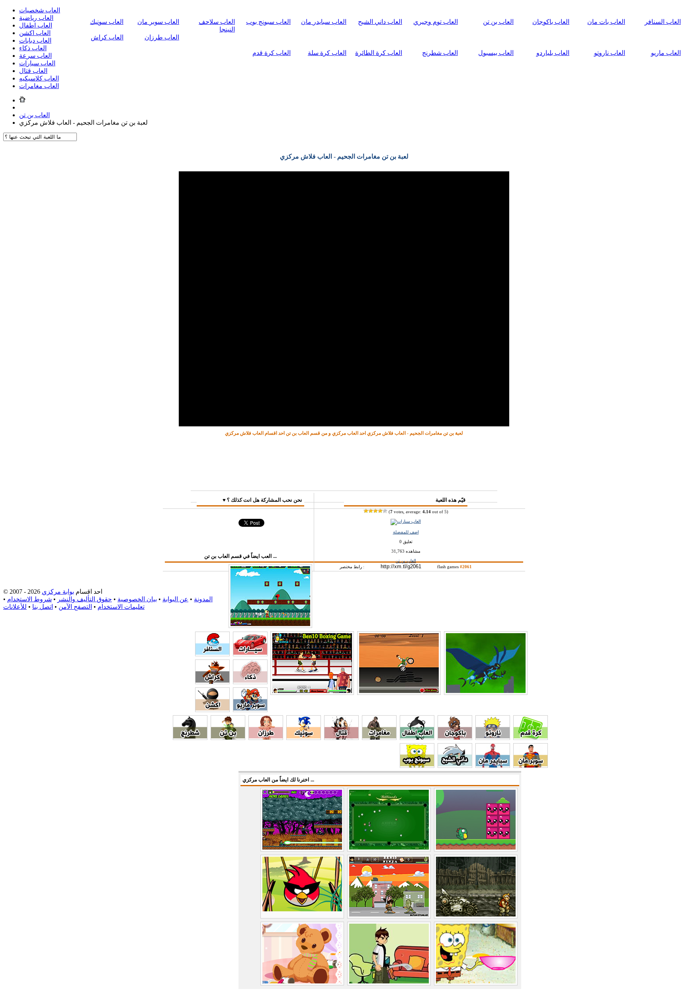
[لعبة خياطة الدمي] (302, 981)
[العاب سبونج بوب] (417, 765)
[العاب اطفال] (417, 737)
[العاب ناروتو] (492, 737)
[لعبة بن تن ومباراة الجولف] (389, 981)
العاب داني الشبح (380, 21)
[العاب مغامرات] (379, 737)
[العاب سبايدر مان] (492, 765)
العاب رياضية (36, 17)
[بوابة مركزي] (22, 100)
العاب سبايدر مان (323, 21)
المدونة (203, 599)
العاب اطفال (35, 25)
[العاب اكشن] (212, 709)
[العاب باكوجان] (455, 737)
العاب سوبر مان (158, 21)
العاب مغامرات (39, 85)
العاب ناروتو (609, 52)
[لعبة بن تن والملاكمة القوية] (312, 691)
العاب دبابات (35, 40)
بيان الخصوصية (137, 599)
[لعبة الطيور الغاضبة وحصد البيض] (302, 909)
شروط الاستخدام (29, 599)
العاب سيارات (37, 63)
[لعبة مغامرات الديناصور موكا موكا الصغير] (476, 847)
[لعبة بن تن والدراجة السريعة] (399, 691)
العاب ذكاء (33, 48)
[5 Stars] (385, 510)
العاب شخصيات (39, 10)
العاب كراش (107, 37)
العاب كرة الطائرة (378, 52)
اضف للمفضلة (406, 532)
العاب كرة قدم (271, 52)
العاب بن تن (498, 21)
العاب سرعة (35, 55)
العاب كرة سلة (327, 52)
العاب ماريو (666, 52)
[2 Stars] (370, 510)
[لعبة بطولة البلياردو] (389, 847)
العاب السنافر (663, 21)
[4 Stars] (380, 510)
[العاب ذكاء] (250, 682)
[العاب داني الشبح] (455, 765)
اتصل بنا (42, 606)
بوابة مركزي (58, 591)
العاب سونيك (106, 21)
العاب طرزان (162, 37)
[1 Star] (366, 510)
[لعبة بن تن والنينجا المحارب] (389, 914)
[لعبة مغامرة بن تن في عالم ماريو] (270, 624)
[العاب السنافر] (212, 654)
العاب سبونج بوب (268, 21)
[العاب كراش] (212, 682)
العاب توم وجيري (435, 21)
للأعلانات (15, 606)
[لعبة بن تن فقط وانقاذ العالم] (486, 691)
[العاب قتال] (341, 737)
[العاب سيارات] (406, 521)
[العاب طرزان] (265, 737)
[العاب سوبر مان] (530, 765)
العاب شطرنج (440, 52)
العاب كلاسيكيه (39, 78)
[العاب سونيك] (303, 737)
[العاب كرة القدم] (530, 737)
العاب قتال (33, 70)
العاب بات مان (606, 21)
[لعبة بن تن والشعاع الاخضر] (302, 847)
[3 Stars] (375, 510)
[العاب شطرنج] (190, 737)
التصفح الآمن (75, 606)
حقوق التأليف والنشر (84, 599)
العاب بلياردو (552, 52)
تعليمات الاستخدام (121, 606)
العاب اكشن (35, 32)
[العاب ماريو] (250, 709)
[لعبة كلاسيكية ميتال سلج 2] (476, 914)
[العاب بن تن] (228, 737)
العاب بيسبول (496, 52)
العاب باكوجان (550, 21)
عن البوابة (175, 599)
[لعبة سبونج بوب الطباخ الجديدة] (476, 981)
